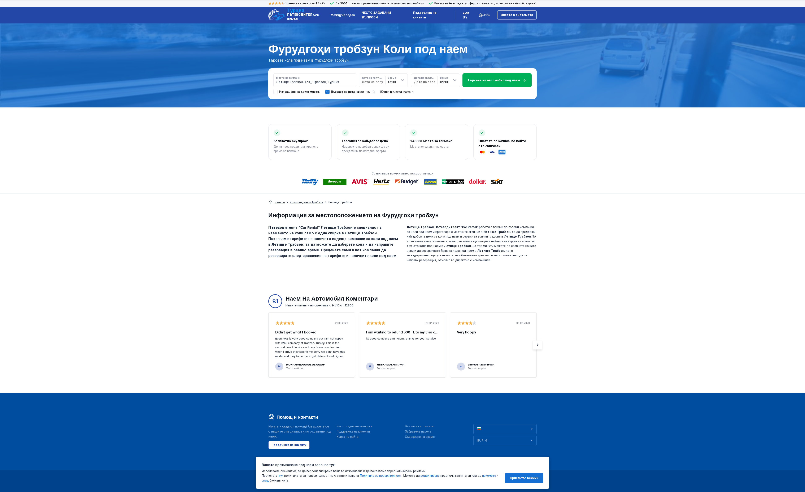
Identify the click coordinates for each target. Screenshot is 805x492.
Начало (280, 202)
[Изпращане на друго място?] (275, 92)
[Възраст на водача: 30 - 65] (327, 92)
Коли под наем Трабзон (306, 202)
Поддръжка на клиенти (424, 15)
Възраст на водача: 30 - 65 (350, 92)
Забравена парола (418, 431)
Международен (343, 15)
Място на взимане (288, 78)
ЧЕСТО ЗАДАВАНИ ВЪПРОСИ (376, 15)
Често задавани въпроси (355, 426)
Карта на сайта (347, 437)
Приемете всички (524, 478)
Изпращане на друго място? (299, 92)
